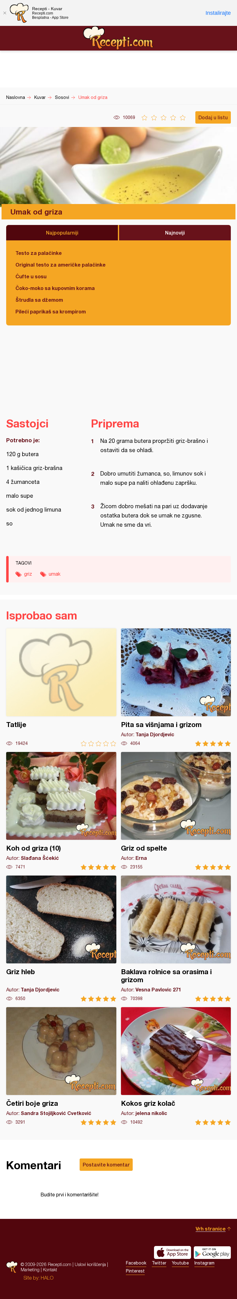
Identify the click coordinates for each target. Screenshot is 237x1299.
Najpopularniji (62, 232)
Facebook (136, 1262)
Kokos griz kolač (176, 1066)
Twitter (159, 1262)
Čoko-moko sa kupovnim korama (55, 288)
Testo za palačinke (38, 253)
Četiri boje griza (61, 1066)
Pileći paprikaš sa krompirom (50, 311)
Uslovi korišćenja (90, 1264)
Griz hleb (61, 939)
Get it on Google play (212, 1252)
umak (54, 574)
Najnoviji (175, 232)
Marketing (30, 1269)
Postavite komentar (106, 1164)
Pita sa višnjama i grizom (176, 687)
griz (28, 574)
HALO (47, 1278)
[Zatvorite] (4, 13)
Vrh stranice (211, 1229)
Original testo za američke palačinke (60, 265)
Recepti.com (118, 38)
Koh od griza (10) (61, 811)
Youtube (180, 1262)
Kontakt (50, 1269)
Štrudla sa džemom (39, 300)
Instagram (204, 1262)
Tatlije (61, 687)
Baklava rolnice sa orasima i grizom (176, 939)
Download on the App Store (172, 1252)
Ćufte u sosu (31, 276)
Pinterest (135, 1270)
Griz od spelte (176, 811)
